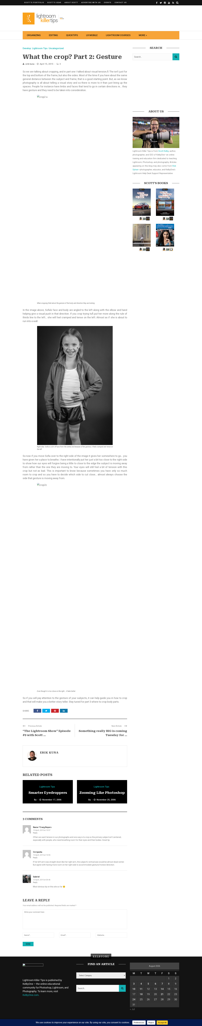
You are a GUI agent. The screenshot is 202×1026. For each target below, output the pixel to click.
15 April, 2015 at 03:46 (41, 880)
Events (107, 2)
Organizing (34, 35)
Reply (35, 833)
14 (162, 988)
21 (162, 994)
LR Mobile (92, 35)
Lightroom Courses (118, 35)
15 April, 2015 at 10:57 (41, 830)
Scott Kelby (163, 151)
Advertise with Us (91, 2)
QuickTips (72, 35)
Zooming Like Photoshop (102, 793)
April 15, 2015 (47, 64)
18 (141, 994)
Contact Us (121, 2)
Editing (53, 35)
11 (141, 988)
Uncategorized (56, 48)
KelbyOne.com (31, 995)
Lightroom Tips (40, 48)
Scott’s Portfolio (34, 2)
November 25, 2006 (106, 799)
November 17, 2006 (51, 799)
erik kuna (29, 64)
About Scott (71, 2)
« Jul (132, 1009)
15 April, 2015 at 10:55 (41, 855)
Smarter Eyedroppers (47, 793)
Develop (27, 48)
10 (133, 988)
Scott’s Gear (54, 2)
